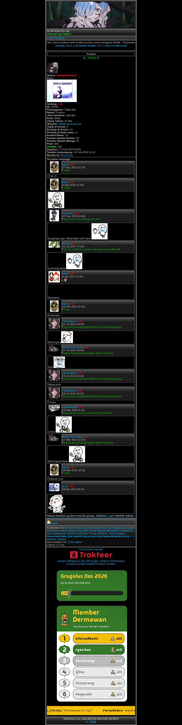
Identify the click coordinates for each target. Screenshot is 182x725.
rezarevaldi (53, 536)
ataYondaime (115, 527)
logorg (65, 164)
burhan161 (127, 530)
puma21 (115, 530)
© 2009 (91, 722)
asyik (65, 486)
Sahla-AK (108, 536)
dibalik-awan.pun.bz (70, 123)
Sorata (73, 530)
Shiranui (66, 243)
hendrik (70, 527)
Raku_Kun (66, 536)
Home (54, 523)
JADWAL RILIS (63, 45)
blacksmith (104, 530)
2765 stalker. (75, 542)
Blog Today (66, 155)
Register (60, 37)
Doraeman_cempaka (87, 527)
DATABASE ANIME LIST (88, 45)
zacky (65, 273)
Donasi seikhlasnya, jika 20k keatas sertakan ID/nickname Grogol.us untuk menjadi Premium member (91, 562)
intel (49, 533)
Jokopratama (69, 321)
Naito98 (77, 536)
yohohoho (52, 530)
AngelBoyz (68, 213)
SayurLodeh (90, 536)
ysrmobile (129, 527)
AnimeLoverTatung (72, 347)
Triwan (93, 533)
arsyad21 (82, 530)
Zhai (99, 536)
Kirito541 (103, 533)
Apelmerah (120, 536)
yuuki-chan (82, 533)
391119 (71, 533)
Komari (93, 530)
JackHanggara (116, 533)
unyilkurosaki (69, 407)
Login (50, 37)
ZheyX (103, 527)
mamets (63, 530)
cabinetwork (59, 533)
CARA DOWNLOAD (115, 45)
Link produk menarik (91, 549)
